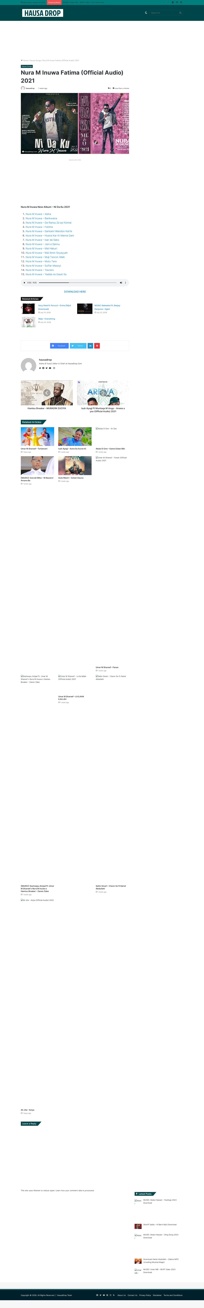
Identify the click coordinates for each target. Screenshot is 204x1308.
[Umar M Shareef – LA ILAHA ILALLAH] (75, 684)
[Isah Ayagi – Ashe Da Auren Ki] (75, 436)
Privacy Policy (145, 1295)
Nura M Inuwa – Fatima (39, 226)
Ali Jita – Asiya (27, 1110)
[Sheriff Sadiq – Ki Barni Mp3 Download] (138, 1227)
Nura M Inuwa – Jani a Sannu (43, 244)
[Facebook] (44, 368)
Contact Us (132, 1295)
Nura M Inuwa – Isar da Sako (42, 239)
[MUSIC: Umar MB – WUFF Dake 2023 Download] (138, 1274)
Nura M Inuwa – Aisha (38, 214)
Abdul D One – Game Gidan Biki (110, 448)
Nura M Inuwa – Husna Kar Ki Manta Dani (50, 235)
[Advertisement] (102, 35)
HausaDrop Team (64, 1295)
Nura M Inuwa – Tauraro (40, 270)
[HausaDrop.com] (42, 13)
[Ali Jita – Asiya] (37, 1003)
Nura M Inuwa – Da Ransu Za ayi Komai (48, 222)
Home (25, 60)
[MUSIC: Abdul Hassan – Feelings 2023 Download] (138, 1209)
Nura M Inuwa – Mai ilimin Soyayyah (47, 252)
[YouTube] (50, 368)
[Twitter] (47, 368)
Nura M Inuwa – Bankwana (41, 218)
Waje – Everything (46, 319)
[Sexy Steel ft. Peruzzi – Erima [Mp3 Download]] (28, 309)
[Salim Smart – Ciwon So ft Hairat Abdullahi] (112, 779)
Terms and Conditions (173, 1295)
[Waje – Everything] (28, 322)
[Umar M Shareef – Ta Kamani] (37, 436)
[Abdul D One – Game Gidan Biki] (112, 436)
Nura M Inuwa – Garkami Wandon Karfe (49, 231)
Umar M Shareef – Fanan (107, 667)
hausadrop (30, 88)
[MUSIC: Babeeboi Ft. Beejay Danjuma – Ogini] (84, 309)
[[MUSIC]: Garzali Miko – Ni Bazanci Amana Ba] (37, 465)
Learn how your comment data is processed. (75, 1190)
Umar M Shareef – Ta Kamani (34, 448)
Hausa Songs (35, 60)
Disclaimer (157, 1295)
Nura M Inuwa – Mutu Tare (41, 261)
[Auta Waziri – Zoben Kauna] (75, 465)
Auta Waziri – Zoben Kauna (70, 478)
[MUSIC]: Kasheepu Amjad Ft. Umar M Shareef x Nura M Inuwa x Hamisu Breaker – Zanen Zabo (37, 888)
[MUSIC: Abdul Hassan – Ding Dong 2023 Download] (138, 1244)
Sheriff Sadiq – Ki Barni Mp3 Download (160, 1224)
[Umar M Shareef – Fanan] (112, 560)
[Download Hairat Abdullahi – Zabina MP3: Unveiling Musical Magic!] (138, 1262)
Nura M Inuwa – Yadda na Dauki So (46, 274)
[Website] (40, 368)
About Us (122, 1295)
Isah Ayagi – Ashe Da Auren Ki (72, 448)
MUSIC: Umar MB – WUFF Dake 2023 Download (83, 2)
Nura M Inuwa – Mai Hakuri (41, 248)
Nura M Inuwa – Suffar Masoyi (43, 265)
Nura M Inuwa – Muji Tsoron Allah (45, 257)
